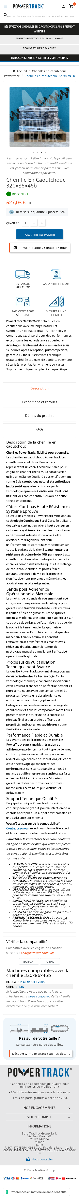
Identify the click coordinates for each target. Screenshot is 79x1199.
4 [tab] (46, 153)
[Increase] (41, 222)
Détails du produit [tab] (39, 415)
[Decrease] (33, 222)
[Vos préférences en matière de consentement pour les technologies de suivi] (36, 1192)
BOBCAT (29, 961)
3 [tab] (42, 153)
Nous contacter (39, 1159)
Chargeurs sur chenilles (37, 952)
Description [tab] (39, 388)
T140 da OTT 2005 (32, 981)
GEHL (50, 961)
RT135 (19, 986)
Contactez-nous (17, 828)
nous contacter (38, 996)
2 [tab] (37, 153)
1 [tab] (33, 153)
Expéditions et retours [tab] (39, 402)
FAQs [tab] (40, 429)
